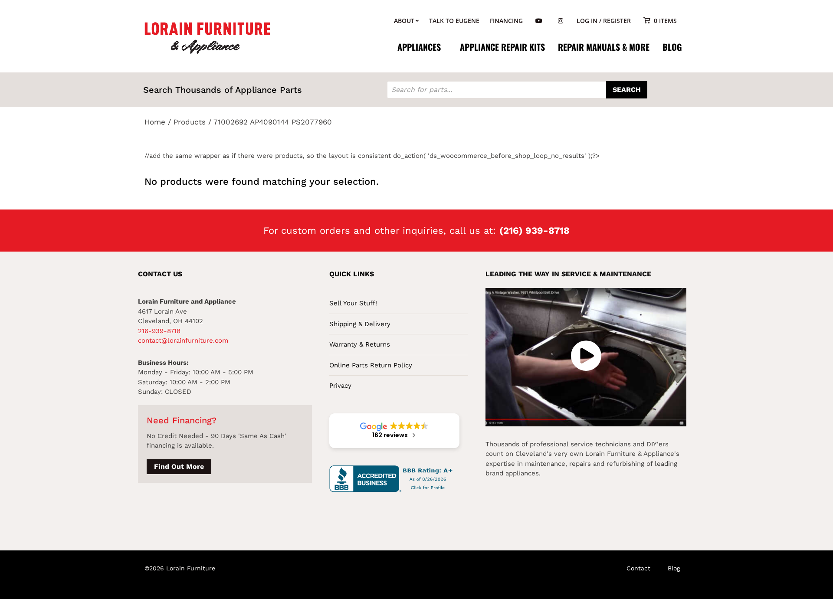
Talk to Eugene (454, 20)
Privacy (340, 386)
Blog (672, 46)
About (404, 20)
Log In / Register (604, 20)
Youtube (539, 21)
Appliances (419, 46)
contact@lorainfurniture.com (183, 340)
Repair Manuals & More (603, 46)
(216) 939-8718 (534, 230)
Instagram (560, 21)
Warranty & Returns (359, 344)
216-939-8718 (159, 331)
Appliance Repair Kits (502, 46)
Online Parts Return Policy (370, 365)
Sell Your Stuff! (353, 303)
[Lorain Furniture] (207, 37)
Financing (506, 20)
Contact (638, 568)
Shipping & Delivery (359, 324)
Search (627, 89)
